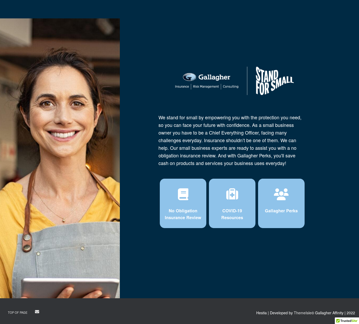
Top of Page (17, 312)
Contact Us (48, 312)
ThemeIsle (302, 312)
